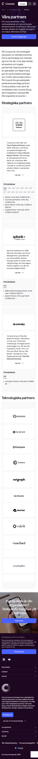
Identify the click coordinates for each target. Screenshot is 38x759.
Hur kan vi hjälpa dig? (19, 37)
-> (26, 96)
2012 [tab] (25, 192)
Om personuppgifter (27, 743)
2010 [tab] (32, 192)
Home (3, 9)
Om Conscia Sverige (15, 9)
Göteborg (5, 731)
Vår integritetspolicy (9, 743)
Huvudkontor (6, 727)
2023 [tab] (9, 188)
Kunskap (4, 671)
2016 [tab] (8, 192)
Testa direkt (19, 621)
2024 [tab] (5, 188)
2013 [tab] (21, 192)
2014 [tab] (16, 192)
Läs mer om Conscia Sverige (13, 721)
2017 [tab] (4, 192)
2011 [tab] (29, 192)
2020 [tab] (22, 188)
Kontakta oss (7, 715)
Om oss (4, 676)
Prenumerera (19, 652)
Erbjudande (6, 667)
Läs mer (18, 175)
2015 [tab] (12, 192)
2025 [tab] (4, 286)
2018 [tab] (30, 188)
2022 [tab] (13, 188)
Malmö (4, 736)
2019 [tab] (26, 188)
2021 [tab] (17, 188)
